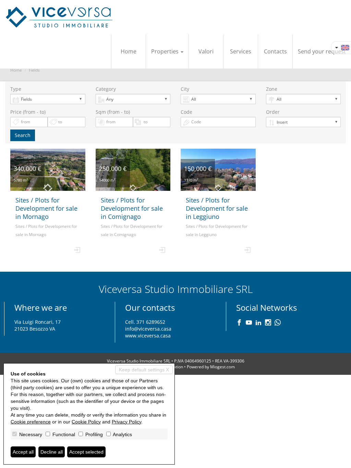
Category (106, 89)
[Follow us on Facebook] (239, 323)
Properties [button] (165, 51)
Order (273, 112)
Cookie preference (31, 421)
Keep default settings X (144, 369)
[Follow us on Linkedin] (258, 323)
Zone (271, 89)
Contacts (275, 51)
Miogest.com (222, 367)
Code (186, 112)
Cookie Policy (86, 421)
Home (128, 51)
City (185, 89)
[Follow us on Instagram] (268, 323)
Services (240, 51)
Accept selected (86, 452)
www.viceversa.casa (148, 335)
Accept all (23, 452)
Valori (206, 51)
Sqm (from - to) (113, 112)
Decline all (51, 452)
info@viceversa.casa (148, 328)
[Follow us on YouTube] (249, 323)
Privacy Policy (126, 421)
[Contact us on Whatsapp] (278, 323)
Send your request (322, 51)
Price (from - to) (28, 112)
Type (15, 89)
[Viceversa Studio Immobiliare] (59, 17)
